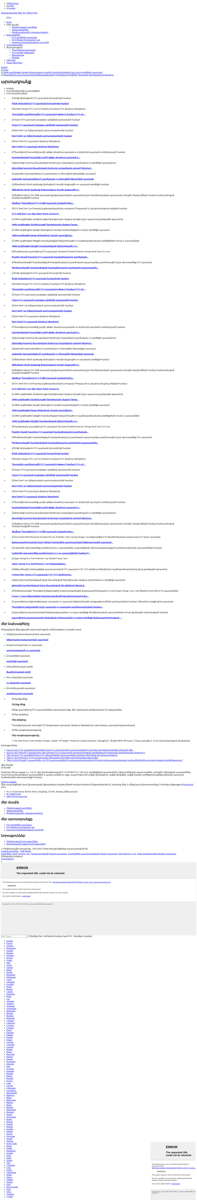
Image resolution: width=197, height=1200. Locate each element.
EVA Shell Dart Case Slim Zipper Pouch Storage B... (36, 214)
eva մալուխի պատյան (18, 683)
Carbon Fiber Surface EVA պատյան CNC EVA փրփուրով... (42, 574)
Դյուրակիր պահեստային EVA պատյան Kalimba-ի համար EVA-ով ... (49, 114)
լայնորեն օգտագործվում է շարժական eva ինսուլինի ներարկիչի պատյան (53, 179)
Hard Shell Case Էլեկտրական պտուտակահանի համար (42, 136)
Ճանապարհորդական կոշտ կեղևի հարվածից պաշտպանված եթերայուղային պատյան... (62, 542)
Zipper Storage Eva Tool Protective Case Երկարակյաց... (39, 564)
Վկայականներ (20, 30)
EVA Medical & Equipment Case (26, 40)
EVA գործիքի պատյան (24, 37)
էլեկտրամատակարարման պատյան (27, 640)
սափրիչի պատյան (17, 661)
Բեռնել (15, 58)
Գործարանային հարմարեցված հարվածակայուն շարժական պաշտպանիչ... (55, 268)
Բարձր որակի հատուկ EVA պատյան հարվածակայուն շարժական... (50, 257)
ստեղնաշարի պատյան (19, 693)
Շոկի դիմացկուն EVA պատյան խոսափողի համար (40, 103)
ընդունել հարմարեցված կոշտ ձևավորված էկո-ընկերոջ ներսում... (49, 585)
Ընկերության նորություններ (22, 841)
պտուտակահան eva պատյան (23, 650)
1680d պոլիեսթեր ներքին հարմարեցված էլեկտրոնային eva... (45, 246)
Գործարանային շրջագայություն (30, 32)
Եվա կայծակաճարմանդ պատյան (156, 854)
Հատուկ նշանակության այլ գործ (30, 42)
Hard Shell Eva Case (127, 854)
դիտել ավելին (8, 782)
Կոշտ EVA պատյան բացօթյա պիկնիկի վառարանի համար (45, 125)
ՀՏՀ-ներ (11, 60)
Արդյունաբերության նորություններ (26, 844)
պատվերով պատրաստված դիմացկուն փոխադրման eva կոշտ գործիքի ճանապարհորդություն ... (67, 618)
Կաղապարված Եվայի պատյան (49, 854)
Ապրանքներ (13, 35)
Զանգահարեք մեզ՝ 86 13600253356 (19, 13)
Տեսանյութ (18, 55)
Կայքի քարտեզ (9, 851)
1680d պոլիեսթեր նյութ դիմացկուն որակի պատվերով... (42, 235)
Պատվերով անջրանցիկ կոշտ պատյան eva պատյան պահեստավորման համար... (57, 607)
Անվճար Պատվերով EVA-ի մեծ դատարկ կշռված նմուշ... (43, 203)
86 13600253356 (13, 794)
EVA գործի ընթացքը (23, 52)
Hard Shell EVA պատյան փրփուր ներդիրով (35, 146)
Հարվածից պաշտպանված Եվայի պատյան (92, 854)
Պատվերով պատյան (24, 50)
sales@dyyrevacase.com (16, 796)
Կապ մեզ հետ (14, 63)
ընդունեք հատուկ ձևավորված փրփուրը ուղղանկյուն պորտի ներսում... (52, 168)
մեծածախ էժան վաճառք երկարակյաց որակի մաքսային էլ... (46, 190)
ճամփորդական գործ (18, 672)
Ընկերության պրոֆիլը (24, 27)
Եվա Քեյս (6, 854)
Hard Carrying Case (21, 854)
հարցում (188, 784)
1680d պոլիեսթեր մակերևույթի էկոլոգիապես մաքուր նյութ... (45, 224)
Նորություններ (14, 45)
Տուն (9, 22)
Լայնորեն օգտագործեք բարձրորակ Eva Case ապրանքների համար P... (51, 553)
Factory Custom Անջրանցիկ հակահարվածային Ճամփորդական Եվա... (50, 596)
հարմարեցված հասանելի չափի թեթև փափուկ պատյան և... (46, 157)
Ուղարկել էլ (7, 859)
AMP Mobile (25, 851)
